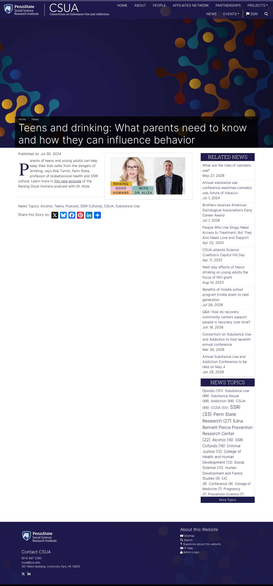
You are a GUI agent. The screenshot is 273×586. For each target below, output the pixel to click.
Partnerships (228, 5)
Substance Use (128, 206)
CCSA (216, 407)
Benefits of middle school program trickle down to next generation (225, 294)
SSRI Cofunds (91, 206)
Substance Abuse (225, 396)
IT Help (188, 548)
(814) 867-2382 (32, 558)
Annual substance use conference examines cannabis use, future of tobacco (227, 187)
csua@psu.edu (31, 562)
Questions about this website (202, 544)
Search (188, 540)
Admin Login (191, 552)
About (140, 5)
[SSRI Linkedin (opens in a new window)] (30, 574)
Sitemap (189, 535)
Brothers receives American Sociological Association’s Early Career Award (227, 210)
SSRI (253, 14)
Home (122, 5)
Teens (59, 206)
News (211, 14)
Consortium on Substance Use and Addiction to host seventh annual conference (226, 339)
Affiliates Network (191, 5)
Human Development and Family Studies (222, 473)
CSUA (109, 206)
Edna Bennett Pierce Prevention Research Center (227, 427)
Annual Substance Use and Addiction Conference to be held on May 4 (224, 361)
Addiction (218, 401)
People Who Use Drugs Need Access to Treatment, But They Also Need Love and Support (227, 232)
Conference (218, 484)
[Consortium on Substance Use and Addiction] (54, 9)
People (159, 5)
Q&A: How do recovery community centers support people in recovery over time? (226, 317)
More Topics (227, 500)
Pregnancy (232, 489)
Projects (256, 5)
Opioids (208, 391)
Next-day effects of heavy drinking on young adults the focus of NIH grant (225, 272)
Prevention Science (223, 494)
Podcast (71, 206)
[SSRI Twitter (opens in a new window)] (25, 574)
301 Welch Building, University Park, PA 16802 (51, 566)
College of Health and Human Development (221, 456)
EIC (224, 478)
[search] (266, 14)
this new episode (67, 181)
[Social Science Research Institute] (40, 536)
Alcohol (46, 206)
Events (230, 14)
